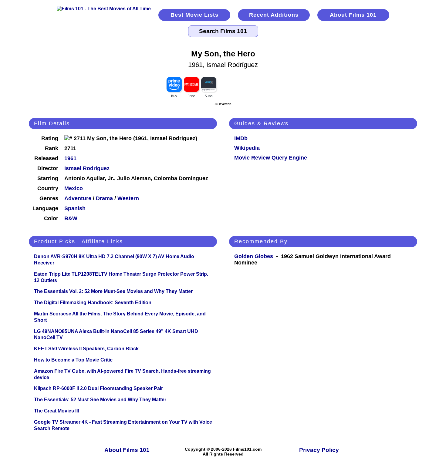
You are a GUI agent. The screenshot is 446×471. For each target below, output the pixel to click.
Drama (104, 198)
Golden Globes (253, 256)
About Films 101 (353, 15)
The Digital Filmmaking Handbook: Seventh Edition (92, 302)
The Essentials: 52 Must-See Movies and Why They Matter (100, 399)
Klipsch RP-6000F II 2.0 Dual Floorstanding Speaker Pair (98, 388)
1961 (70, 158)
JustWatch (223, 104)
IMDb (241, 138)
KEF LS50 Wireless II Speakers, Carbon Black (86, 348)
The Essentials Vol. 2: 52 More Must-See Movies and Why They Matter (113, 291)
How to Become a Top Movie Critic (73, 359)
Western (128, 198)
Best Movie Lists (194, 15)
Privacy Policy (319, 450)
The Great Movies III (56, 410)
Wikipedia (247, 148)
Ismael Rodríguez (87, 168)
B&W (70, 218)
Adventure (77, 198)
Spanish (75, 208)
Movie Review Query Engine (270, 158)
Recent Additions (274, 15)
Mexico (73, 188)
